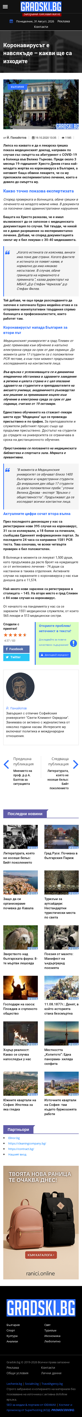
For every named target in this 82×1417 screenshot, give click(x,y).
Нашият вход (17, 1154)
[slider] (15, 634)
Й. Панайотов (16, 137)
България (13, 1325)
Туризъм (50, 1330)
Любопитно (52, 1341)
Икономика (52, 1336)
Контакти (41, 27)
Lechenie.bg (14, 1384)
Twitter (15, 657)
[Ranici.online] (41, 1222)
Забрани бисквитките (42, 13)
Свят (47, 1325)
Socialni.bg (32, 1384)
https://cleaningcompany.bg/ (27, 1143)
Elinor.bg (14, 1138)
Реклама (64, 21)
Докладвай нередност (56, 654)
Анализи (12, 1341)
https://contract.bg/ (21, 1149)
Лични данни (51, 1373)
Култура (12, 1336)
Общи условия (17, 1373)
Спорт (11, 1330)
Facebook (16, 649)
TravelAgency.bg (52, 1384)
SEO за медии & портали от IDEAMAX (31, 1405)
